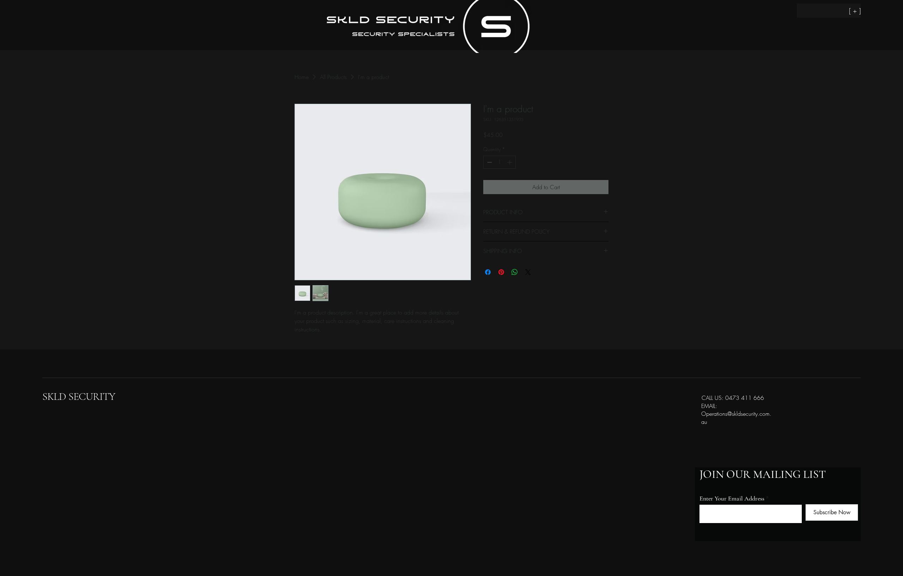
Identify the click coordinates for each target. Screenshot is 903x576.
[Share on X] (528, 272)
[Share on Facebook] (488, 272)
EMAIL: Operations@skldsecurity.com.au (736, 414)
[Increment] (510, 162)
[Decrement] (488, 162)
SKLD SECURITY (78, 396)
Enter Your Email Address (731, 498)
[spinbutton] (499, 162)
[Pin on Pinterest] (501, 272)
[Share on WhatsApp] (514, 272)
